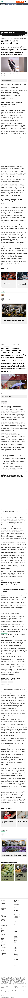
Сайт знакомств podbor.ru (16, 954)
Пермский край (4, 941)
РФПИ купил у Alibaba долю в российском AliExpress (10, 679)
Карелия (2, 950)
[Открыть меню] (26, 1)
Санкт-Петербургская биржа (20, 990)
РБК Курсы (16, 959)
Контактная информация (16, 929)
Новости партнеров (9, 862)
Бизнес (2, 906)
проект (9, 600)
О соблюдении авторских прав (7, 995)
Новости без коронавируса (6, 38)
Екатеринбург (4, 925)
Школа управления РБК (16, 962)
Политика (3, 901)
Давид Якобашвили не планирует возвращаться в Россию (11, 103)
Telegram (16, 906)
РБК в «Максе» (6, 269)
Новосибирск (3, 927)
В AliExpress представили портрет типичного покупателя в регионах (12, 476)
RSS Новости (16, 921)
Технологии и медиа (5, 684)
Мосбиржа (13, 990)
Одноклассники (17, 904)
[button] (14, 33)
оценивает (8, 225)
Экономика (3, 903)
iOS (14, 968)
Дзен (15, 907)
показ (12, 430)
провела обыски (8, 231)
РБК (2, 580)
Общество (3, 106)
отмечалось (4, 632)
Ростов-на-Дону (4, 942)
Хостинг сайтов (15, 948)
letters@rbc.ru (21, 987)
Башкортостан (4, 930)
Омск (2, 928)
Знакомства (16, 951)
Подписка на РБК (17, 914)
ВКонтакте (16, 903)
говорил (3, 181)
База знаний (3, 913)
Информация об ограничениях (7, 994)
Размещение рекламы (16, 933)
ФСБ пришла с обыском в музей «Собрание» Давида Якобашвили (11, 200)
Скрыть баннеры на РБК (17, 912)
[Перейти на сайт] (14, 33)
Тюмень (2, 945)
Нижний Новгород (3, 939)
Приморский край (3, 954)
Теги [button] (6, 291)
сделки (13, 613)
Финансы (3, 910)
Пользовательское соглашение (7, 997)
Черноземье (3, 947)
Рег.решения (16, 950)
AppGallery (16, 971)
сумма (20, 729)
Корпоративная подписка (17, 917)
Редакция (15, 931)
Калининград (3, 934)
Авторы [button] (3, 291)
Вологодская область (3, 932)
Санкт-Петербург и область (3, 922)
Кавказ (2, 948)
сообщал (23, 110)
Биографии (3, 912)
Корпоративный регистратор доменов (16, 944)
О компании (16, 926)
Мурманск (3, 951)
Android (15, 970)
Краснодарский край (4, 936)
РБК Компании (16, 957)
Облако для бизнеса (15, 941)
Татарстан (3, 944)
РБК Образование (3, 916)
